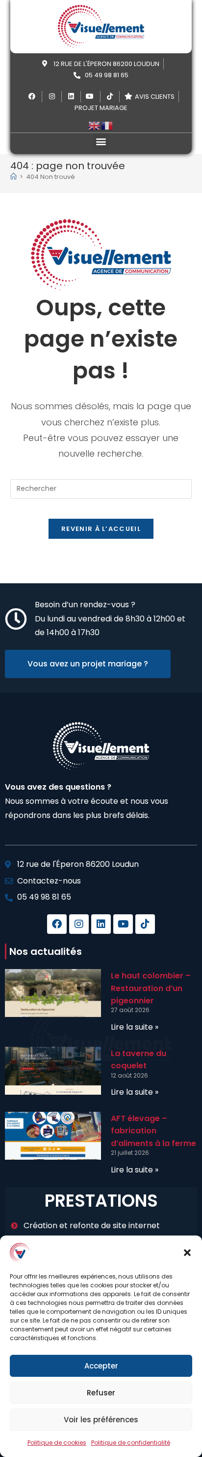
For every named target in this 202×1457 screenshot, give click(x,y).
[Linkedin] (101, 924)
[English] (94, 125)
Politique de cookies (56, 1442)
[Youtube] (123, 924)
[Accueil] (13, 176)
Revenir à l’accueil (101, 528)
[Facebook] (57, 924)
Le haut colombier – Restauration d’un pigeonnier (151, 988)
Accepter (101, 1366)
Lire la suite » (134, 1027)
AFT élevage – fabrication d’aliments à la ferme (153, 1131)
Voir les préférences (101, 1419)
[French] (107, 125)
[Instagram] (79, 924)
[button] (187, 1253)
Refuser (101, 1393)
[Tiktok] (145, 924)
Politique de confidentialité (130, 1442)
